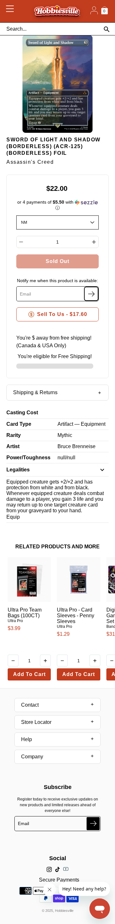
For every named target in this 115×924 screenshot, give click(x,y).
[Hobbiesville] (57, 11)
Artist (12, 446)
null (61, 457)
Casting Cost (22, 412)
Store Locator (36, 722)
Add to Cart (29, 674)
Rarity (13, 435)
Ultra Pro (15, 621)
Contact (30, 705)
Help (26, 739)
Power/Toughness (28, 457)
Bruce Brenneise (76, 446)
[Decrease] (21, 242)
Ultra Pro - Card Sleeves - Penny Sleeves (75, 615)
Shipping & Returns (35, 392)
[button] (57, 205)
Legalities (18, 469)
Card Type (18, 424)
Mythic (64, 435)
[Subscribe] (91, 294)
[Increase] (94, 242)
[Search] (106, 29)
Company (32, 756)
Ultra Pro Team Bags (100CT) (25, 612)
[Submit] (93, 823)
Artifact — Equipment (81, 424)
